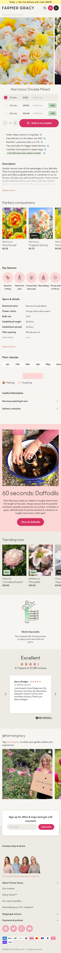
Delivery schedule (11, 408)
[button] (56, 8)
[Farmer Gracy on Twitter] (13, 928)
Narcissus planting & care (15, 401)
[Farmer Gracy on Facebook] (5, 928)
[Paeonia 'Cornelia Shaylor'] (14, 560)
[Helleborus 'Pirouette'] (41, 560)
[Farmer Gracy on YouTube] (29, 928)
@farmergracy (13, 742)
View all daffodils (30, 521)
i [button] (44, 138)
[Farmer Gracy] (18, 8)
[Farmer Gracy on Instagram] (21, 928)
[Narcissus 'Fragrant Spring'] (41, 223)
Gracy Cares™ (9, 894)
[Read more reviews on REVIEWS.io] (44, 718)
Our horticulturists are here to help (19, 876)
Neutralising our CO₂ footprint (17, 907)
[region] (30, 694)
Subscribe (46, 827)
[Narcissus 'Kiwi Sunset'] (14, 223)
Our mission (8, 888)
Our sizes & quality (11, 901)
